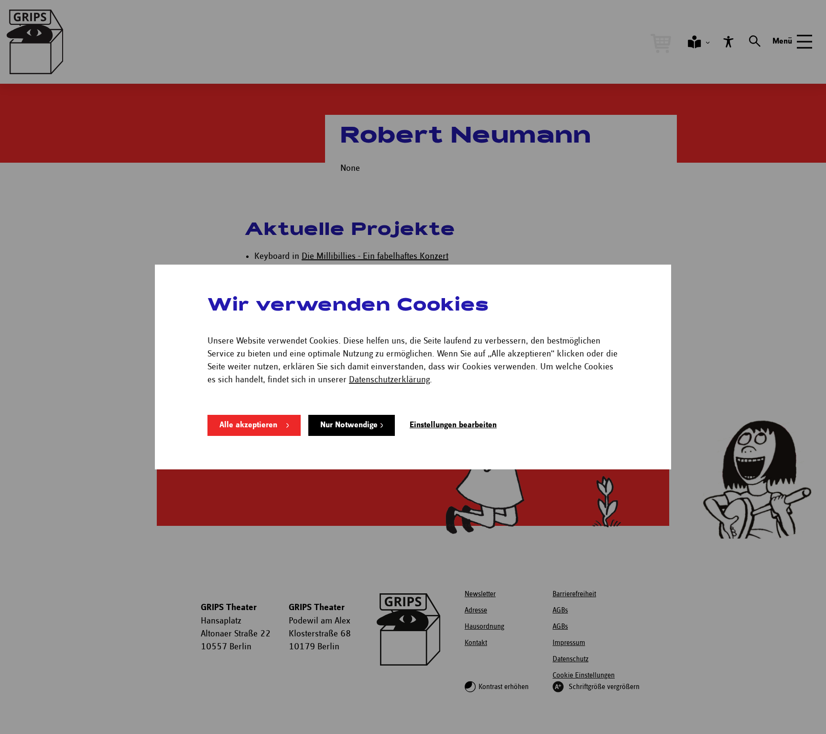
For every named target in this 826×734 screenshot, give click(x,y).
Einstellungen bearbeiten (453, 425)
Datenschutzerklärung (389, 380)
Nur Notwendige (349, 425)
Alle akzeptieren (248, 425)
